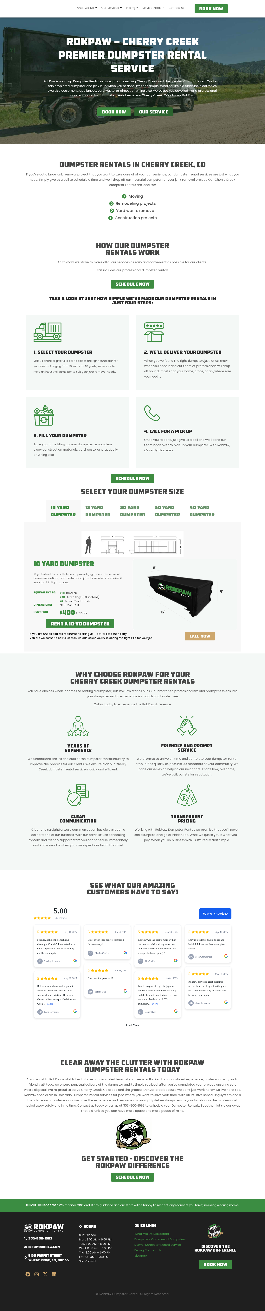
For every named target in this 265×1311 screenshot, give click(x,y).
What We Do (85, 8)
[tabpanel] (132, 587)
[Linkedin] (54, 1274)
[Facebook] (28, 1274)
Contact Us (176, 8)
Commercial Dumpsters (168, 1239)
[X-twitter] (45, 1274)
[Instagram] (36, 1274)
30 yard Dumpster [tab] (167, 511)
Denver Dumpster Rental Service (157, 1245)
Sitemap (140, 1255)
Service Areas (151, 8)
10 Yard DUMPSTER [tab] (63, 511)
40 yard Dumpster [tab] (202, 511)
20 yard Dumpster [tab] (132, 511)
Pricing (130, 8)
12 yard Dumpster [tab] (97, 511)
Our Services (110, 8)
